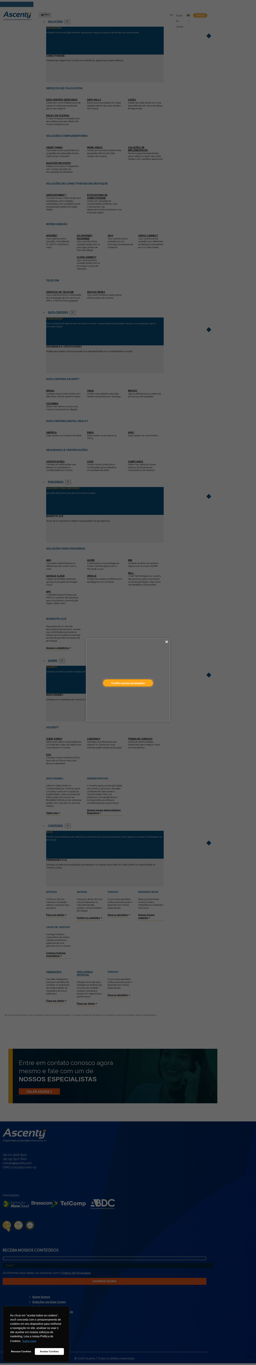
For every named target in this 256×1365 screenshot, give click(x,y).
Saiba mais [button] (29, 1341)
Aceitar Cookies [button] (49, 1351)
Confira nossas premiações (128, 682)
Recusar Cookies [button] (21, 1351)
